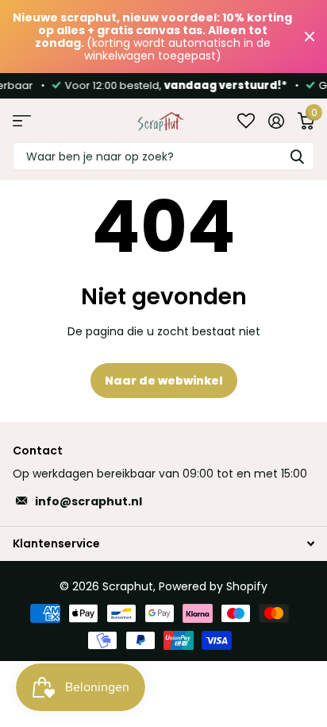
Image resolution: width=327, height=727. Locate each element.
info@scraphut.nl (88, 501)
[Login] (275, 121)
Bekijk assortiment (22, 120)
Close (309, 36)
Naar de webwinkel (164, 381)
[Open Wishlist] (246, 120)
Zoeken (296, 156)
